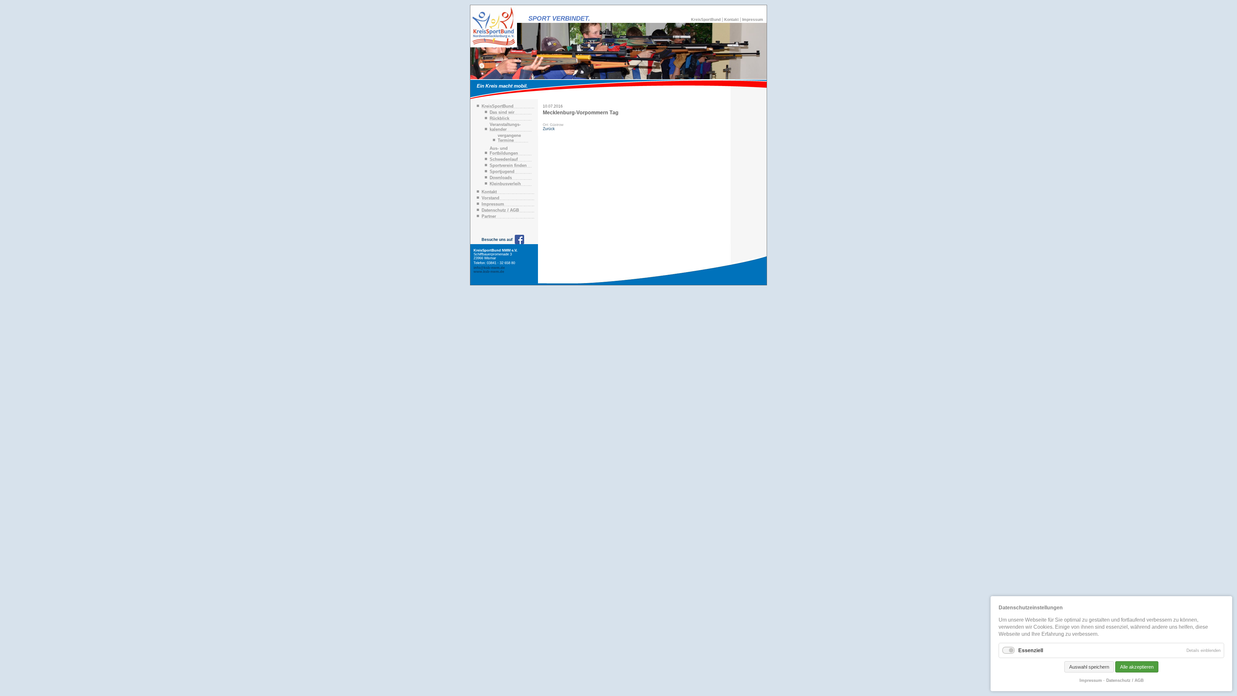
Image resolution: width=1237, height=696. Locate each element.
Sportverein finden (508, 165)
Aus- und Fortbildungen (504, 151)
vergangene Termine (509, 138)
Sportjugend (502, 171)
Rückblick (499, 118)
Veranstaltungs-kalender (505, 127)
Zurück (549, 129)
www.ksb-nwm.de (489, 271)
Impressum (752, 19)
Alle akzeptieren (1137, 667)
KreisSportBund (706, 19)
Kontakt (731, 19)
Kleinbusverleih (505, 183)
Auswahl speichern (1089, 667)
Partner (489, 216)
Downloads (501, 177)
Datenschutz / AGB (500, 210)
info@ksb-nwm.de (489, 268)
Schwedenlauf (504, 159)
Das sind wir (502, 112)
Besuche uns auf (497, 239)
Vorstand (490, 197)
